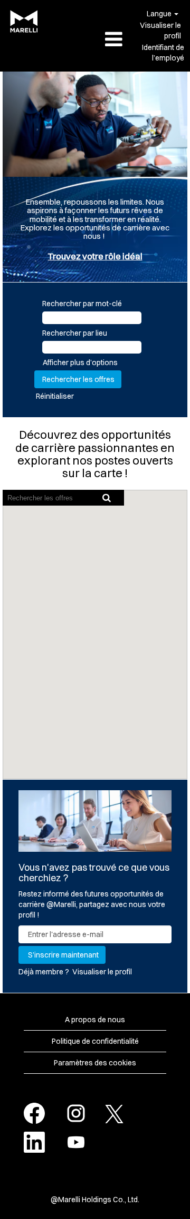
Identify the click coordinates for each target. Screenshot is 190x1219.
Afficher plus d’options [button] (80, 362)
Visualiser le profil (160, 31)
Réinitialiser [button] (55, 396)
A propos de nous (95, 1019)
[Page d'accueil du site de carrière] (21, 21)
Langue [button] (160, 13)
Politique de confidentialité (95, 1041)
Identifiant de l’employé (163, 53)
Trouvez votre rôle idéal (95, 255)
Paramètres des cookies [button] (95, 1062)
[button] (95, 40)
